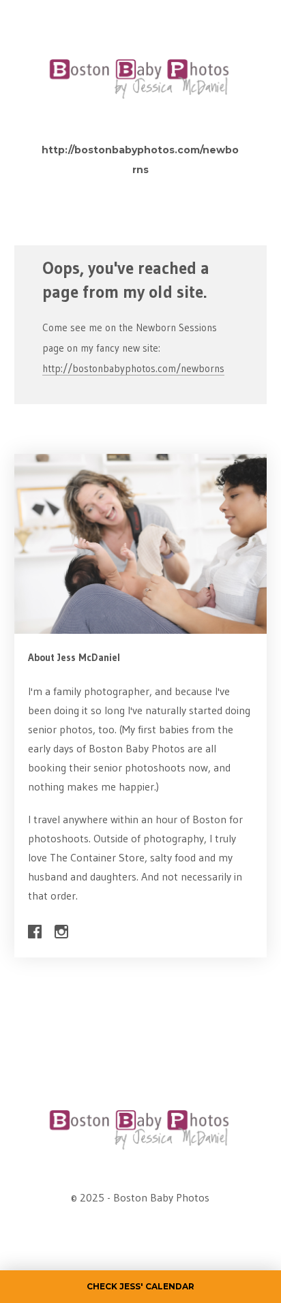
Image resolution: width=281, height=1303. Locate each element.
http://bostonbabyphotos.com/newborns (133, 368)
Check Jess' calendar (140, 1286)
